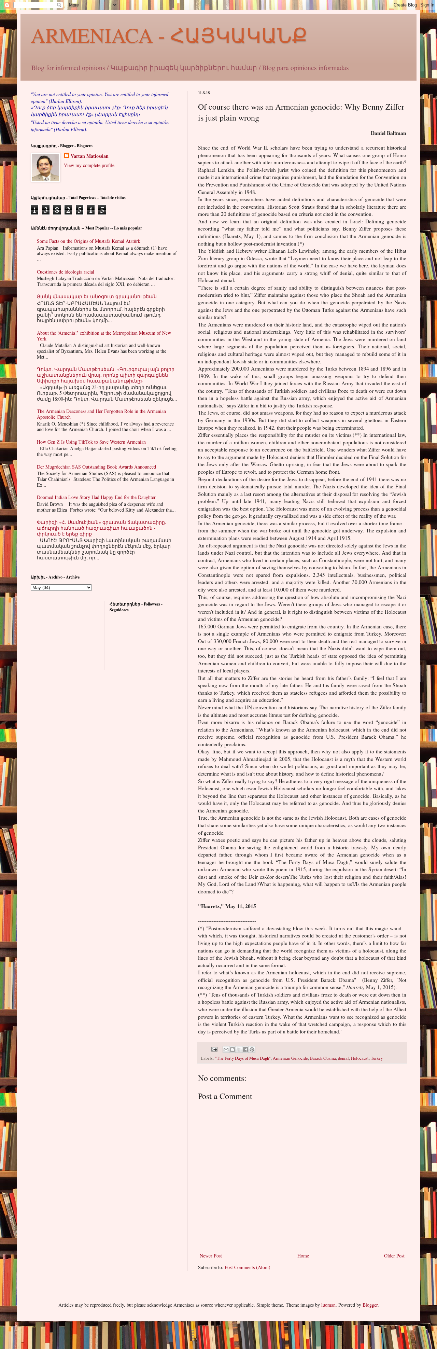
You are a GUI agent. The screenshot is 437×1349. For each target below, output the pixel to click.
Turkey (377, 1058)
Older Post (394, 1255)
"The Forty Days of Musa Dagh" (243, 1058)
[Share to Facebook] (245, 1049)
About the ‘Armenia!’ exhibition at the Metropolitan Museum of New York (104, 336)
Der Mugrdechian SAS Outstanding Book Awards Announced (96, 466)
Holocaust (360, 1058)
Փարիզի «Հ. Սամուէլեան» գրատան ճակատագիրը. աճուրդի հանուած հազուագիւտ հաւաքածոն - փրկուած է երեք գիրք (101, 528)
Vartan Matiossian (90, 156)
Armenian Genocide (290, 1058)
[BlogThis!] (232, 1049)
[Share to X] (239, 1049)
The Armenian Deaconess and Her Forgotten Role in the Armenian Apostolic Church (101, 414)
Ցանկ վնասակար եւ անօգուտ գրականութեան (97, 296)
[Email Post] (213, 1049)
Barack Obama (323, 1058)
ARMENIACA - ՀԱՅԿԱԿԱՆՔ (169, 34)
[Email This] (226, 1049)
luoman (328, 1305)
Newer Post (211, 1255)
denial (343, 1058)
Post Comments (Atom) (247, 1267)
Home (303, 1255)
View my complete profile (89, 165)
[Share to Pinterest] (252, 1049)
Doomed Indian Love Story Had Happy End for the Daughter (96, 497)
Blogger (370, 1305)
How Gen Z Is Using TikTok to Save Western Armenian (91, 442)
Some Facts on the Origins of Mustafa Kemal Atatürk (88, 241)
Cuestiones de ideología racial (65, 271)
